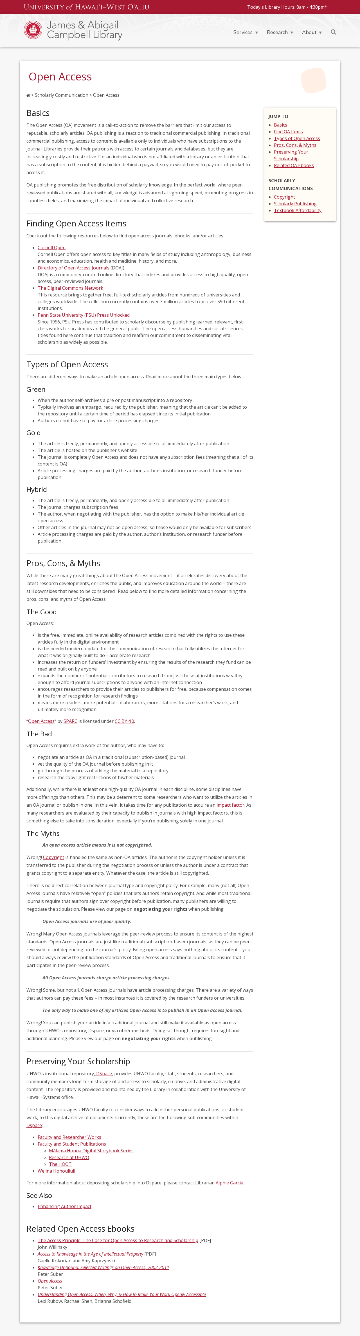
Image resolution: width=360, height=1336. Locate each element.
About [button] (309, 32)
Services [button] (243, 32)
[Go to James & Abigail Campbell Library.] (28, 95)
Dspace (34, 1125)
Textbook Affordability (297, 210)
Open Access (41, 721)
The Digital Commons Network (70, 288)
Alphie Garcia (229, 1183)
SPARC (70, 721)
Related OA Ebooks (294, 165)
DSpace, (104, 1073)
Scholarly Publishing (295, 204)
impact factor (230, 805)
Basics (280, 125)
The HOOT (60, 1164)
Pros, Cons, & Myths (295, 145)
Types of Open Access (297, 138)
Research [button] (277, 32)
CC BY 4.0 (124, 721)
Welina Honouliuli (56, 1171)
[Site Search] (333, 31)
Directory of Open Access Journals (73, 268)
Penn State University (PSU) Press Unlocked (84, 315)
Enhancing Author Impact (64, 1206)
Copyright (53, 857)
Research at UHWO (69, 1157)
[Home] (100, 30)
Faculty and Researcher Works (69, 1137)
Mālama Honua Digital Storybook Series (91, 1151)
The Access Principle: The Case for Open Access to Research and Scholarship (118, 1240)
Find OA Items (288, 132)
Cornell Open (52, 247)
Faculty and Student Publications (72, 1144)
